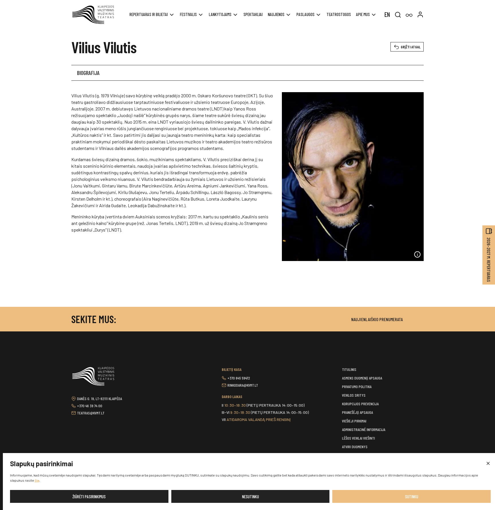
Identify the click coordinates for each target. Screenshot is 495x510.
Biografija (88, 72)
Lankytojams (220, 14)
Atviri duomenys (355, 446)
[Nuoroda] (409, 15)
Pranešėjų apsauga (357, 412)
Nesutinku (250, 496)
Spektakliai (253, 14)
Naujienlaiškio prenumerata (377, 319)
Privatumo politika (357, 386)
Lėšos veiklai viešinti (358, 438)
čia (37, 480)
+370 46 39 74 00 (89, 405)
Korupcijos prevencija (360, 403)
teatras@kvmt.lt (91, 412)
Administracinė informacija (363, 429)
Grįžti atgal (411, 46)
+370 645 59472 (238, 377)
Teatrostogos (339, 14)
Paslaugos (305, 14)
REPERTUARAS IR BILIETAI (148, 14)
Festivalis (188, 14)
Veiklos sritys (354, 395)
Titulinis (349, 369)
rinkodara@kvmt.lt (242, 385)
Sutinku (411, 496)
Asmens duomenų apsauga (362, 377)
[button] (488, 463)
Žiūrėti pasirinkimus (89, 496)
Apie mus (363, 14)
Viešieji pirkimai (354, 420)
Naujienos (276, 14)
